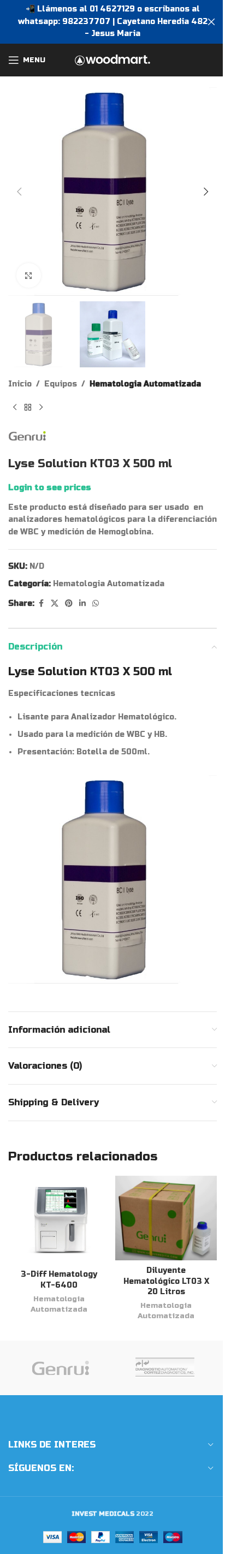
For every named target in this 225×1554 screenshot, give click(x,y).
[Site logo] (112, 59)
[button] (19, 192)
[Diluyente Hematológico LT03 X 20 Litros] (166, 1218)
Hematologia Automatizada (145, 384)
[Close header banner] (211, 22)
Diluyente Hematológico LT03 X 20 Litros (166, 1281)
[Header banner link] (112, 22)
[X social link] (55, 603)
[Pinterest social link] (69, 603)
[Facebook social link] (41, 603)
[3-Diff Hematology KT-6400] (59, 1220)
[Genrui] (60, 1368)
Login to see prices (49, 487)
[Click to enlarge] (28, 275)
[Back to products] (27, 407)
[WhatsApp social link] (95, 603)
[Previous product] (14, 407)
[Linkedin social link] (82, 603)
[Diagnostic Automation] (164, 1368)
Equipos (60, 384)
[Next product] (41, 407)
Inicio (20, 384)
